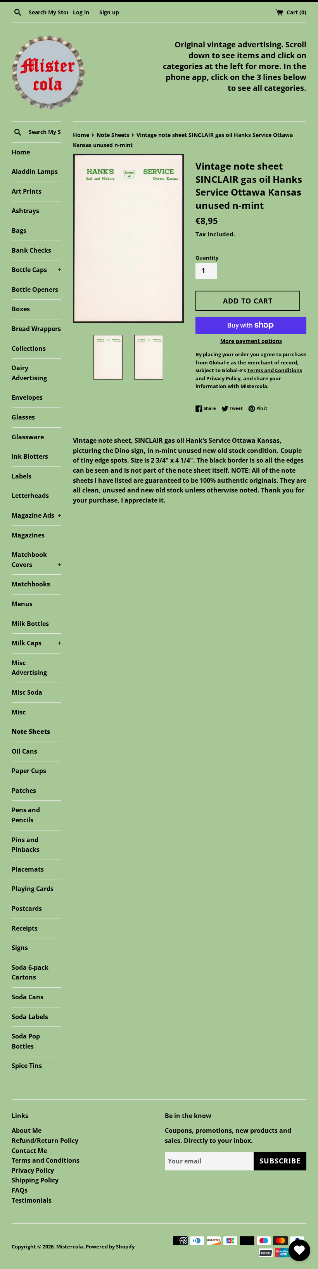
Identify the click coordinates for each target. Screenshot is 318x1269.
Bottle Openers (35, 289)
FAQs (20, 1190)
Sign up (109, 12)
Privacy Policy (33, 1170)
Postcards (27, 908)
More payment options (251, 341)
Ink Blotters (30, 456)
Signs (20, 947)
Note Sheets (31, 731)
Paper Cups (29, 770)
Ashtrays (25, 210)
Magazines (28, 535)
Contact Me (29, 1150)
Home (21, 152)
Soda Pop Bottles (26, 1041)
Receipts (25, 928)
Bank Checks (31, 250)
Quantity (206, 257)
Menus (22, 604)
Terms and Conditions (46, 1160)
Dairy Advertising (29, 373)
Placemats (28, 869)
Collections (29, 348)
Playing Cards (33, 888)
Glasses (23, 417)
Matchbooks (31, 584)
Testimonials (32, 1200)
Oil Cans (24, 751)
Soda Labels (30, 1016)
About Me (26, 1130)
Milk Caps (36, 643)
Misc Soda (27, 692)
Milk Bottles (30, 623)
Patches (24, 790)
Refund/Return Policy (45, 1140)
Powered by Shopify (110, 1246)
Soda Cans (27, 997)
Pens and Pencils (26, 815)
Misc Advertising (29, 668)
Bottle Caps (36, 269)
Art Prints (26, 191)
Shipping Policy (35, 1180)
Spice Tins (27, 1065)
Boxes (21, 309)
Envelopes (27, 397)
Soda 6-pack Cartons (30, 972)
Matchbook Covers (36, 559)
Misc (19, 712)
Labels (21, 476)
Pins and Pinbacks (26, 845)
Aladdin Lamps (35, 171)
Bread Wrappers (36, 328)
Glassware (28, 437)
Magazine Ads (36, 515)
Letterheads (30, 495)
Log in (81, 12)
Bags (19, 230)
